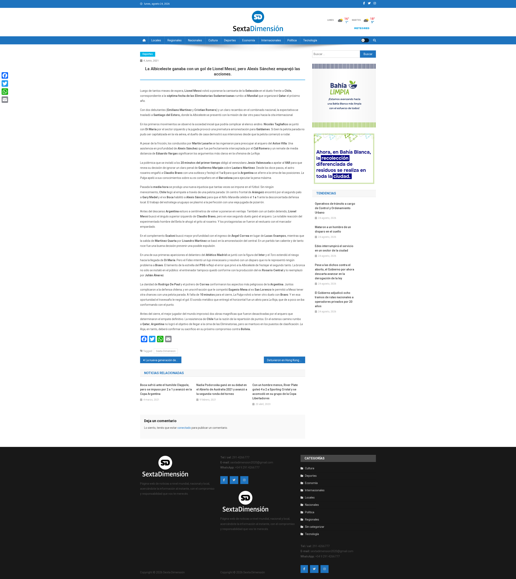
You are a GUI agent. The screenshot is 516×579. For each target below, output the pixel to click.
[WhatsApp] (5, 92)
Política (292, 40)
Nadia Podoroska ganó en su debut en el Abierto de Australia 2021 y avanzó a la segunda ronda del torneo (221, 389)
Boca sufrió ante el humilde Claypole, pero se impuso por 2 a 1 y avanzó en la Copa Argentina (166, 389)
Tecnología (310, 40)
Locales (156, 40)
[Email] (5, 100)
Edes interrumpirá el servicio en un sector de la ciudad (334, 248)
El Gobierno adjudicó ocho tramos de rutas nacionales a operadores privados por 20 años (334, 299)
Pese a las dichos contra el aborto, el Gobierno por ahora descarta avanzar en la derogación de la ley (334, 271)
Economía (248, 40)
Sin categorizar (314, 526)
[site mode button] (365, 40)
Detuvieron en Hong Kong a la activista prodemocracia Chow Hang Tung (286, 360)
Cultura (213, 40)
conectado (184, 427)
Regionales (174, 40)
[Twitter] (5, 83)
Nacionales (195, 40)
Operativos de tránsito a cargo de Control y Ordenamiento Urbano (335, 208)
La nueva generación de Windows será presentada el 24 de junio (163, 360)
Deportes (230, 40)
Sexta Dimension (166, 351)
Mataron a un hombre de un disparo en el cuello (333, 229)
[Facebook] (5, 75)
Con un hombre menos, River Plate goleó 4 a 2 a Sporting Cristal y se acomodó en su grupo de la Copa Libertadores (275, 391)
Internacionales (271, 40)
